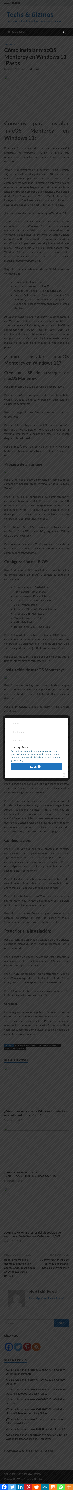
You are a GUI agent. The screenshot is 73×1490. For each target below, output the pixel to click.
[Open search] (64, 32)
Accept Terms (21, 747)
